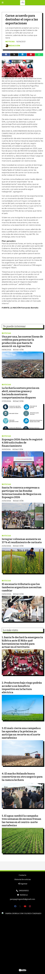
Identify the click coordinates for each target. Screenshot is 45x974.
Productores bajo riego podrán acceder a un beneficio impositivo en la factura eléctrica (22, 687)
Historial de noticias (22, 879)
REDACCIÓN (14, 46)
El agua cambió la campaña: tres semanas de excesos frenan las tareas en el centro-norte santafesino (21, 820)
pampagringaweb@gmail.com (22, 899)
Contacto (22, 875)
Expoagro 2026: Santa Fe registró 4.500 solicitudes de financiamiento (22, 442)
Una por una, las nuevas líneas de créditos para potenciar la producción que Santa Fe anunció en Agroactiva (22, 341)
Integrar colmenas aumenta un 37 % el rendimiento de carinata (22, 541)
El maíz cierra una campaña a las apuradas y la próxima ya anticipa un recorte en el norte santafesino (21, 733)
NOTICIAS (10, 42)
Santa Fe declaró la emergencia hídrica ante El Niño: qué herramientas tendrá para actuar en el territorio (22, 642)
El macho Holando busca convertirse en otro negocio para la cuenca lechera (22, 776)
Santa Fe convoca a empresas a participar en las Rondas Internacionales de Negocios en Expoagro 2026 (21, 492)
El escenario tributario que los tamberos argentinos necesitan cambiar (22, 587)
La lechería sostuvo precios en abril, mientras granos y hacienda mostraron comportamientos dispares (20, 392)
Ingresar (23, 884)
